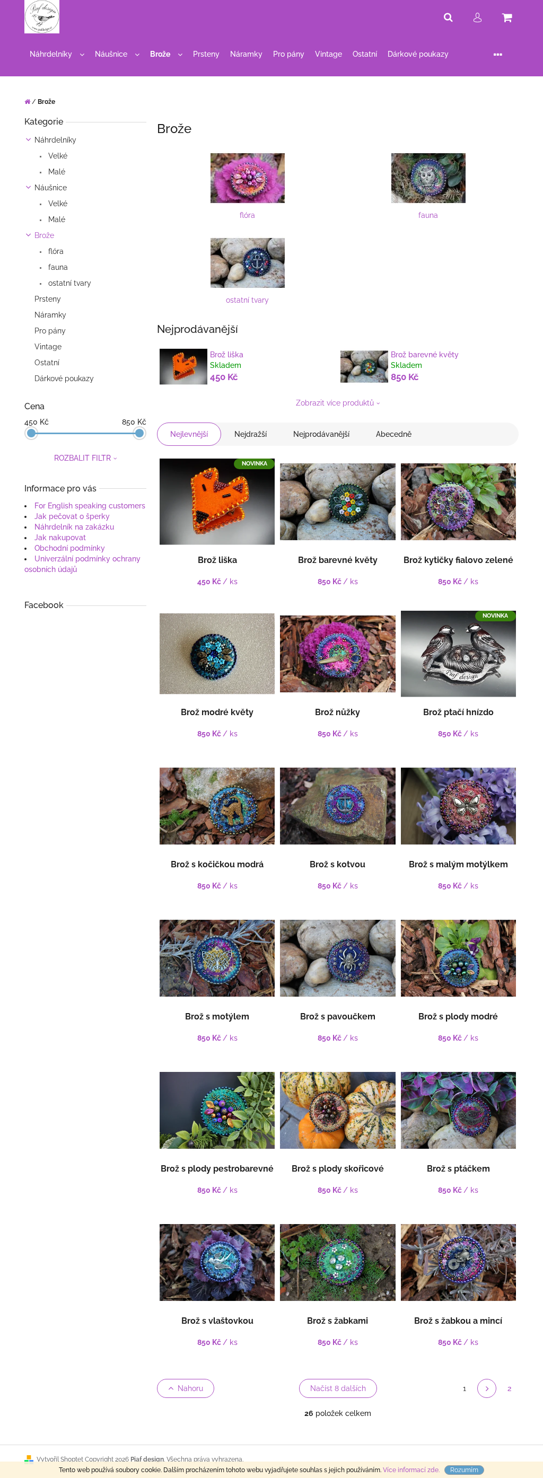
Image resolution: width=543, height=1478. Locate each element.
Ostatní (46, 362)
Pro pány (50, 331)
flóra (55, 251)
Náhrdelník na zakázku (74, 527)
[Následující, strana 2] (486, 1388)
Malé (55, 172)
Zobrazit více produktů (335, 403)
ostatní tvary (68, 283)
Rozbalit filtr (82, 458)
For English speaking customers (89, 506)
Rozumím (464, 1470)
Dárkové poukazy (64, 378)
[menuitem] (57, 54)
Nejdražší (250, 434)
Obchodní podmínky (69, 548)
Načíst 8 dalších (338, 1388)
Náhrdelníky (55, 140)
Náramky (50, 315)
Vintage (48, 346)
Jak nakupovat (60, 537)
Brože (44, 235)
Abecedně (393, 434)
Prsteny (47, 299)
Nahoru (190, 1388)
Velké (56, 156)
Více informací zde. (411, 1470)
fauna (57, 267)
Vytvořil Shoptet (60, 1459)
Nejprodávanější (321, 434)
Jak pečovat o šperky (72, 516)
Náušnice (50, 187)
